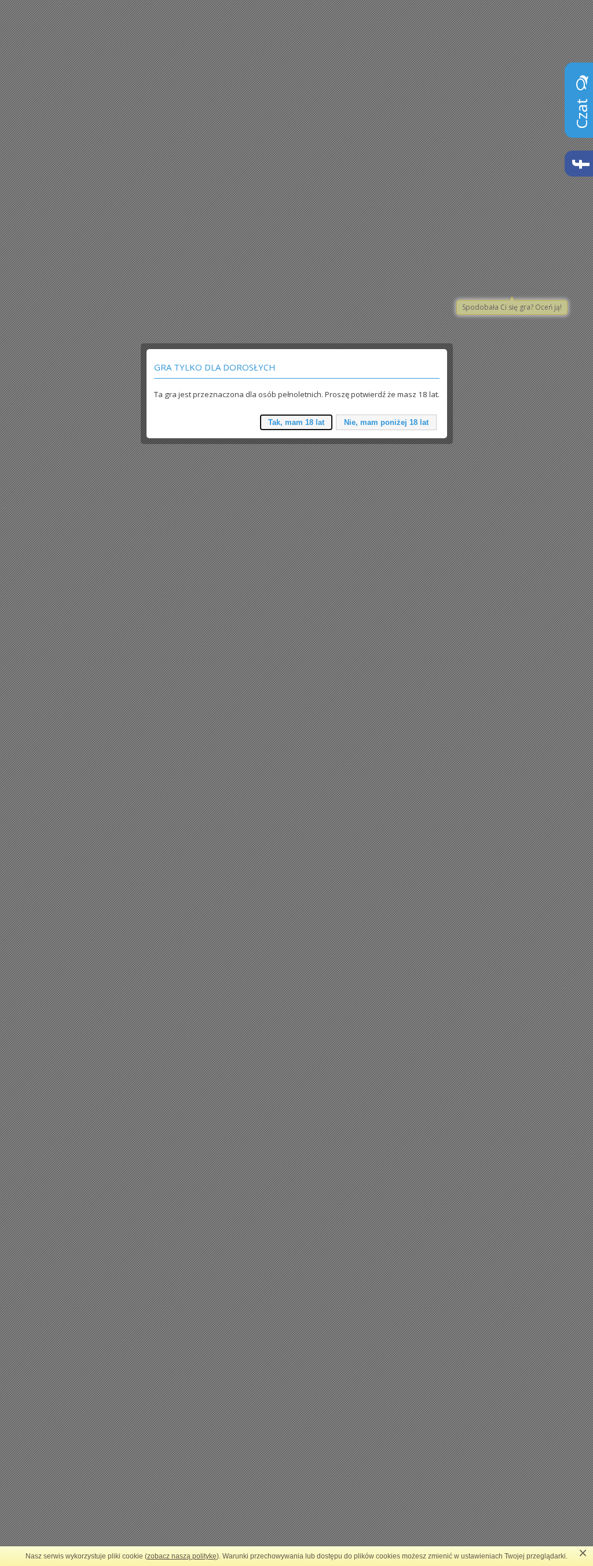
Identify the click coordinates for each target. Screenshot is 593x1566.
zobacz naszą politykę (182, 1556)
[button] (296, 423)
